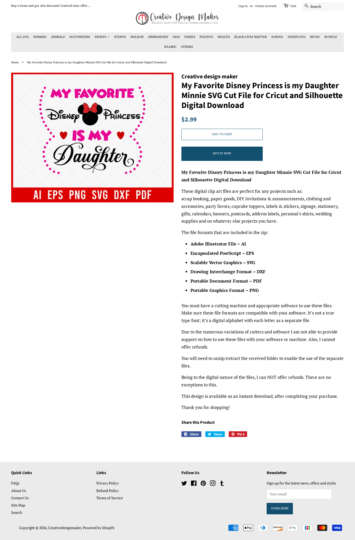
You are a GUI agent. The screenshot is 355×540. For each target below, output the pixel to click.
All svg (22, 37)
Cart (293, 6)
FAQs (15, 483)
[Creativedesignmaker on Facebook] (194, 484)
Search (16, 512)
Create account (266, 6)
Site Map (18, 505)
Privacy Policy (107, 483)
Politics (206, 37)
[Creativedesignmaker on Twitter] (184, 484)
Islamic (170, 47)
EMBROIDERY (158, 37)
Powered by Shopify (99, 527)
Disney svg (297, 37)
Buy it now (222, 153)
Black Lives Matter (250, 37)
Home (15, 62)
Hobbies (40, 37)
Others (187, 47)
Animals (58, 37)
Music (315, 37)
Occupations (79, 37)
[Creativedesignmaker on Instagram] (212, 484)
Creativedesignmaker (64, 527)
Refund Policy (107, 490)
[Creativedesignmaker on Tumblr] (222, 484)
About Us (18, 490)
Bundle (330, 37)
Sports (101, 37)
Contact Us (20, 497)
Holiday (137, 37)
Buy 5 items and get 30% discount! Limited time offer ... (50, 6)
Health (224, 37)
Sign (176, 37)
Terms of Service (109, 497)
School (277, 37)
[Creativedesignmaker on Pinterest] (203, 484)
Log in (242, 6)
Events (120, 37)
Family (189, 37)
